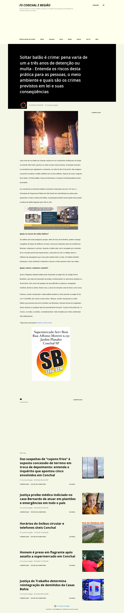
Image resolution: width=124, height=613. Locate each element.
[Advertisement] (54, 24)
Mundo (70, 39)
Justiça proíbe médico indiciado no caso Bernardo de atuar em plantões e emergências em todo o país (48, 499)
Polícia (42, 39)
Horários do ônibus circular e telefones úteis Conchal (42, 525)
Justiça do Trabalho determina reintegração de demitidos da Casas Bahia (47, 585)
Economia (51, 39)
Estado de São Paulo (44, 323)
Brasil (61, 39)
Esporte (79, 39)
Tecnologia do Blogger (63, 606)
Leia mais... (72, 484)
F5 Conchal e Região (34, 5)
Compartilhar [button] (96, 112)
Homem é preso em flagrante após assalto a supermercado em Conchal (47, 554)
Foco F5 (88, 39)
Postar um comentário (38, 484)
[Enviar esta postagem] (21, 400)
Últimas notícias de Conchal (27, 39)
